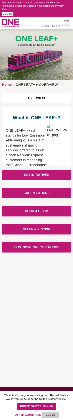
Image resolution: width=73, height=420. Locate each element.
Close (7, 13)
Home (7, 85)
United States (36, 406)
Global (45, 25)
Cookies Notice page (38, 6)
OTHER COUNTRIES (28, 414)
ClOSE (50, 414)
